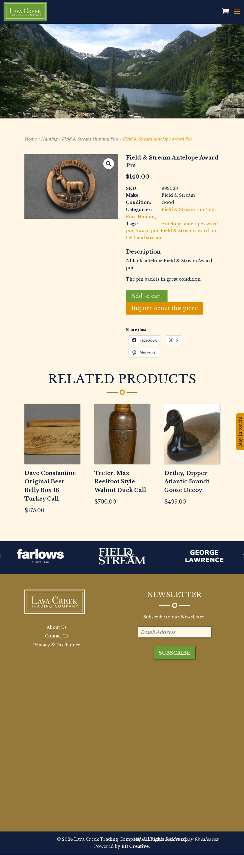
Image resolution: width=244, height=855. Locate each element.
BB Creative (135, 846)
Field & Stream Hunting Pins (90, 139)
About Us (57, 627)
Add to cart (146, 296)
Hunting (49, 139)
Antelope (172, 223)
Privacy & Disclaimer (56, 645)
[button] (108, 163)
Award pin (146, 230)
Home (30, 139)
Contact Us (57, 636)
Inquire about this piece (164, 308)
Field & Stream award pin (189, 230)
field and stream (143, 237)
